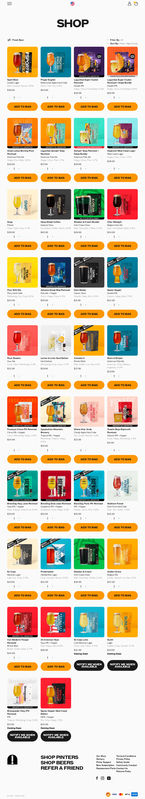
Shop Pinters (59, 757)
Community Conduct (126, 765)
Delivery (100, 759)
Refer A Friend (62, 768)
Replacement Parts (106, 768)
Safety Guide (122, 762)
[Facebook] (97, 777)
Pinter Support (103, 762)
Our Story (101, 756)
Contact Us (122, 768)
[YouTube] (109, 777)
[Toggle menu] (9, 3)
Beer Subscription (105, 765)
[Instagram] (102, 777)
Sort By (124, 43)
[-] (9, 98)
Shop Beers (57, 762)
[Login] (129, 4)
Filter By (116, 40)
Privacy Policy (123, 759)
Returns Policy (123, 771)
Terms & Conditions (126, 756)
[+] (19, 98)
